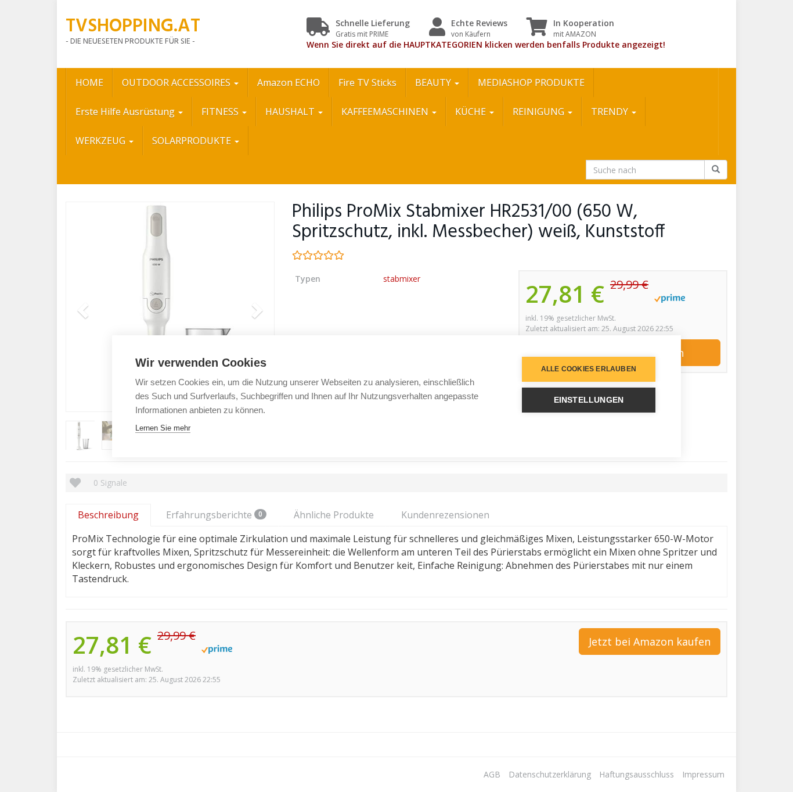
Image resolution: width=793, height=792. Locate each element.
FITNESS (221, 111)
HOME (89, 82)
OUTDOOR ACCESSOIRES (177, 82)
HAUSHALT (291, 111)
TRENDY (610, 111)
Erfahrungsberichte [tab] (214, 514)
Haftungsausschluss (636, 774)
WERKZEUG (101, 140)
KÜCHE (471, 111)
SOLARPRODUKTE (192, 140)
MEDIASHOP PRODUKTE (531, 82)
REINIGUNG (540, 111)
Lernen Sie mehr (162, 428)
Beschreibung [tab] (108, 514)
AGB (492, 774)
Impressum (703, 774)
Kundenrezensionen (445, 514)
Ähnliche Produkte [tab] (334, 514)
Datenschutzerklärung (550, 774)
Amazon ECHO (288, 82)
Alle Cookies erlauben (588, 369)
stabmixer (401, 278)
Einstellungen (589, 400)
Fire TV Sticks (367, 82)
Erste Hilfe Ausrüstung (126, 111)
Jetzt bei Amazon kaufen (650, 641)
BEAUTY (434, 82)
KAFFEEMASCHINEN (386, 111)
